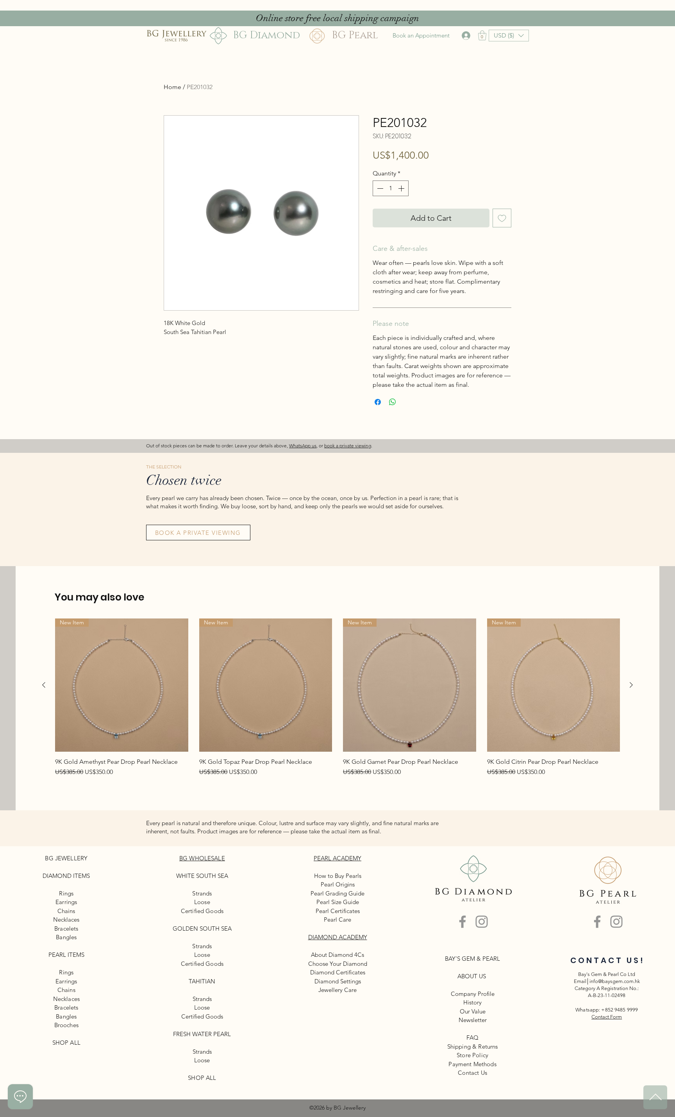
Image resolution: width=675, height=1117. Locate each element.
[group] (337, 701)
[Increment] (401, 188)
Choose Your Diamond (337, 963)
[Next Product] (631, 685)
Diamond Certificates (337, 972)
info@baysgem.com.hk (614, 981)
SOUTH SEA (212, 875)
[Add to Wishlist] (502, 218)
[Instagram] (481, 921)
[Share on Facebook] (377, 402)
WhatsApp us (302, 446)
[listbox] (509, 35)
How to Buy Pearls (337, 875)
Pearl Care (337, 919)
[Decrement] (379, 188)
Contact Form (606, 1017)
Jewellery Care (337, 990)
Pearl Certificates (338, 911)
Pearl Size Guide (337, 902)
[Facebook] (462, 921)
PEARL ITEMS (66, 954)
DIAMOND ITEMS (66, 875)
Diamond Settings (337, 981)
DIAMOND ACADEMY (337, 937)
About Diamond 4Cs (337, 954)
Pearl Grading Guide (337, 893)
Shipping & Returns (472, 1046)
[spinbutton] (390, 188)
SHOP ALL (66, 1042)
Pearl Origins (338, 884)
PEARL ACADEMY (337, 858)
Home (172, 87)
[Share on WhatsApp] (392, 402)
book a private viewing (347, 446)
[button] (482, 35)
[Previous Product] (43, 685)
